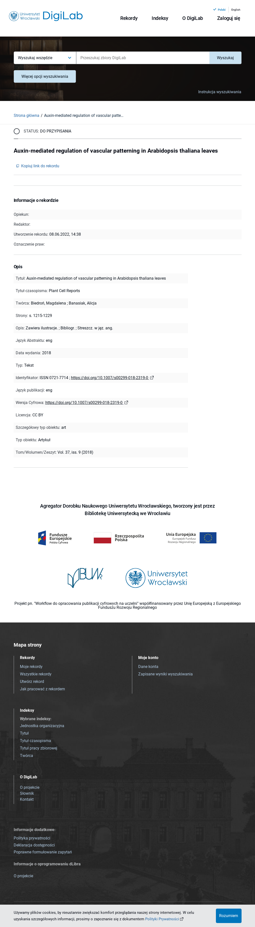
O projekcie (29, 787)
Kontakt (27, 799)
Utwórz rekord (32, 681)
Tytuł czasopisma (35, 740)
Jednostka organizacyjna (42, 725)
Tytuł (24, 733)
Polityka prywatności (32, 838)
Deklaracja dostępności (34, 845)
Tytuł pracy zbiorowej (38, 748)
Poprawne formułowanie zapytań (43, 852)
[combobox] (142, 57)
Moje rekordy (31, 666)
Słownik (27, 793)
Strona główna (26, 115)
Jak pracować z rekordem (42, 689)
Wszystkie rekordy (36, 674)
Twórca (26, 755)
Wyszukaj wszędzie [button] (35, 57)
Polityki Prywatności (162, 919)
